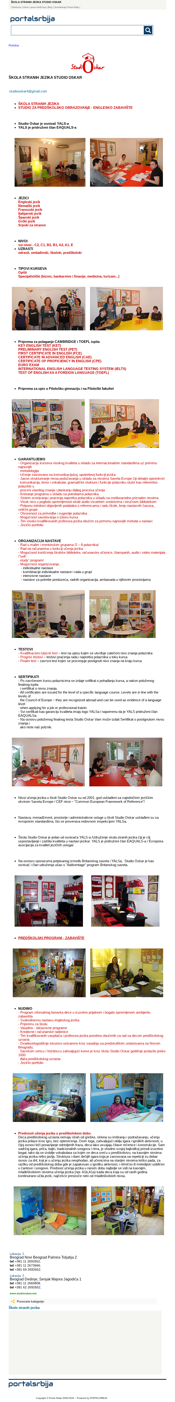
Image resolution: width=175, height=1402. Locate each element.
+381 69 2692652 (27, 1269)
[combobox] (68, 30)
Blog (50, 7)
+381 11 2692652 (27, 1261)
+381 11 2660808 (27, 1283)
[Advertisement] (85, 1342)
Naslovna (16, 7)
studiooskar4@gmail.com (28, 91)
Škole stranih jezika (24, 1308)
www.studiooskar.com (23, 1293)
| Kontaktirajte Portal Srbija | (67, 7)
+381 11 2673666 (27, 1265)
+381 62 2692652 (27, 1287)
